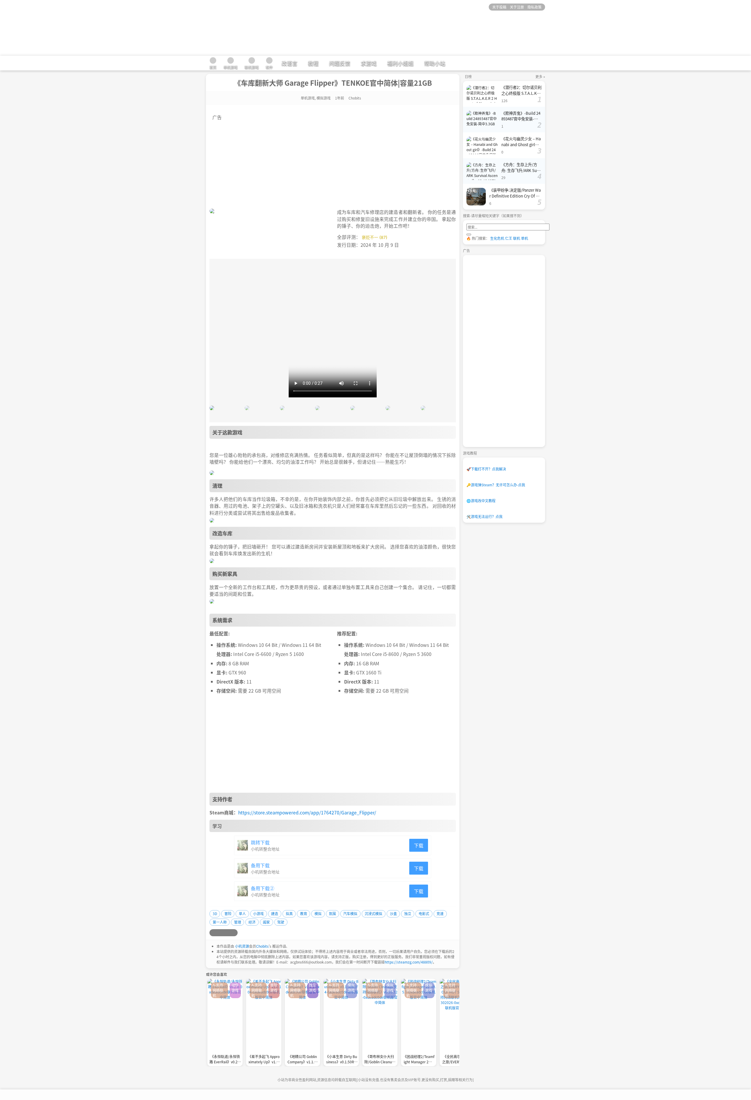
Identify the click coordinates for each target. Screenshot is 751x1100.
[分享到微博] (212, 932)
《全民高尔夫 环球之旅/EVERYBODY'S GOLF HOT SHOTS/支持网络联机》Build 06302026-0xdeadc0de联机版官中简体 (457, 1059)
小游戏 (258, 913)
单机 (524, 238)
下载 (418, 845)
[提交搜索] (468, 234)
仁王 (508, 238)
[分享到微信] (227, 932)
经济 (252, 922)
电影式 (424, 913)
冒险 (227, 913)
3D (215, 913)
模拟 (318, 913)
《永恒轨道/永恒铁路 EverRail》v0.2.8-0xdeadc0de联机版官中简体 (225, 1059)
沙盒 (393, 913)
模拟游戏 (324, 97)
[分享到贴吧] (234, 932)
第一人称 (220, 922)
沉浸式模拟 (373, 913)
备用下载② (262, 888)
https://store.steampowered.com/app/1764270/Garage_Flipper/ (307, 812)
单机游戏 (308, 97)
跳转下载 (260, 842)
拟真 (289, 913)
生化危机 (497, 238)
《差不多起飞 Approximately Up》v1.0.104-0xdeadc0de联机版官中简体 (264, 1059)
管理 (237, 922)
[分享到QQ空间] (220, 932)
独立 (407, 913)
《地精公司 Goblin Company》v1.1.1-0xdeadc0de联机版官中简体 (302, 1059)
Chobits (262, 946)
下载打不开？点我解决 (486, 468)
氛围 (332, 913)
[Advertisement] (332, 162)
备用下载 (260, 865)
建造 (274, 913)
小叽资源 (242, 946)
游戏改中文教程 (480, 500)
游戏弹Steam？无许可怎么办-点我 (495, 484)
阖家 (266, 922)
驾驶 (280, 922)
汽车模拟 (350, 913)
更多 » (540, 76)
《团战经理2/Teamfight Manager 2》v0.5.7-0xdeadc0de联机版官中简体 (418, 1059)
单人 (242, 913)
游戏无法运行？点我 (484, 516)
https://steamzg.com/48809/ (409, 961)
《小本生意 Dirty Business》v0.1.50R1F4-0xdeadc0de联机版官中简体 (341, 1059)
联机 (516, 238)
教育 (303, 913)
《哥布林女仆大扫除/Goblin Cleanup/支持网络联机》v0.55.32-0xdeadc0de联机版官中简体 (380, 1059)
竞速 (440, 913)
